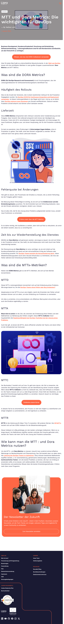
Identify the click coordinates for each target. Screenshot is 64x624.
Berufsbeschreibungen (39, 572)
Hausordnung (4, 566)
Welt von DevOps (54, 63)
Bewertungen (4, 563)
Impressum (4, 574)
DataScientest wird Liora (39, 574)
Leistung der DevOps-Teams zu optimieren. (19, 455)
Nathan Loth (10, 27)
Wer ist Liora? (4, 558)
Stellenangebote (37, 560)
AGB (2, 576)
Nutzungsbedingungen (7, 579)
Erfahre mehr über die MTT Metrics (31, 219)
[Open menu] (60, 3)
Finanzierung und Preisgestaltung (10, 560)
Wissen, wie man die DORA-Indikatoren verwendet (31, 57)
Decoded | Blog (37, 569)
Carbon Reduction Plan (7, 588)
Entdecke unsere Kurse (31, 402)
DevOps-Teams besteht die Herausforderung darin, (37, 253)
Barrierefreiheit (5, 590)
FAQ (2, 568)
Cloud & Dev (4, 11)
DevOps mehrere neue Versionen (16, 101)
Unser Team (36, 558)
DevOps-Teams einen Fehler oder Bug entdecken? (37, 287)
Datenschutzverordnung (7, 571)
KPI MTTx (57, 423)
